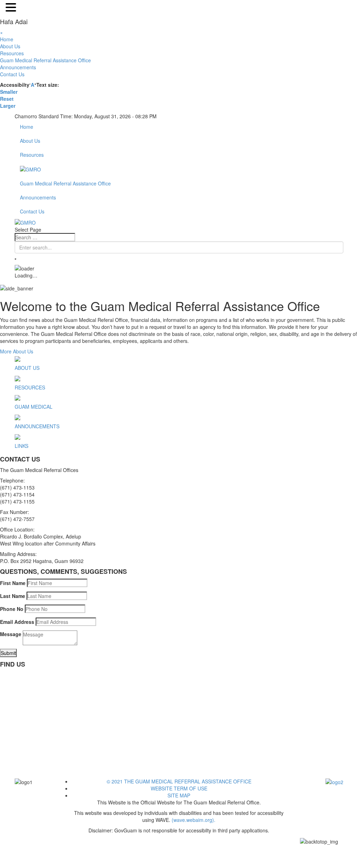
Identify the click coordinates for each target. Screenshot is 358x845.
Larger (7, 105)
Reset (7, 98)
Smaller (8, 91)
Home (6, 39)
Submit (8, 652)
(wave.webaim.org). (192, 819)
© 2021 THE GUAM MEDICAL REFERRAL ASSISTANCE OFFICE (179, 781)
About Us (10, 46)
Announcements (18, 67)
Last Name (12, 595)
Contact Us (12, 74)
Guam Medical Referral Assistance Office (45, 60)
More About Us (16, 351)
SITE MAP (178, 795)
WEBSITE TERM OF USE (179, 788)
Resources (12, 53)
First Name (13, 582)
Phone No (11, 608)
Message (10, 634)
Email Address (17, 621)
